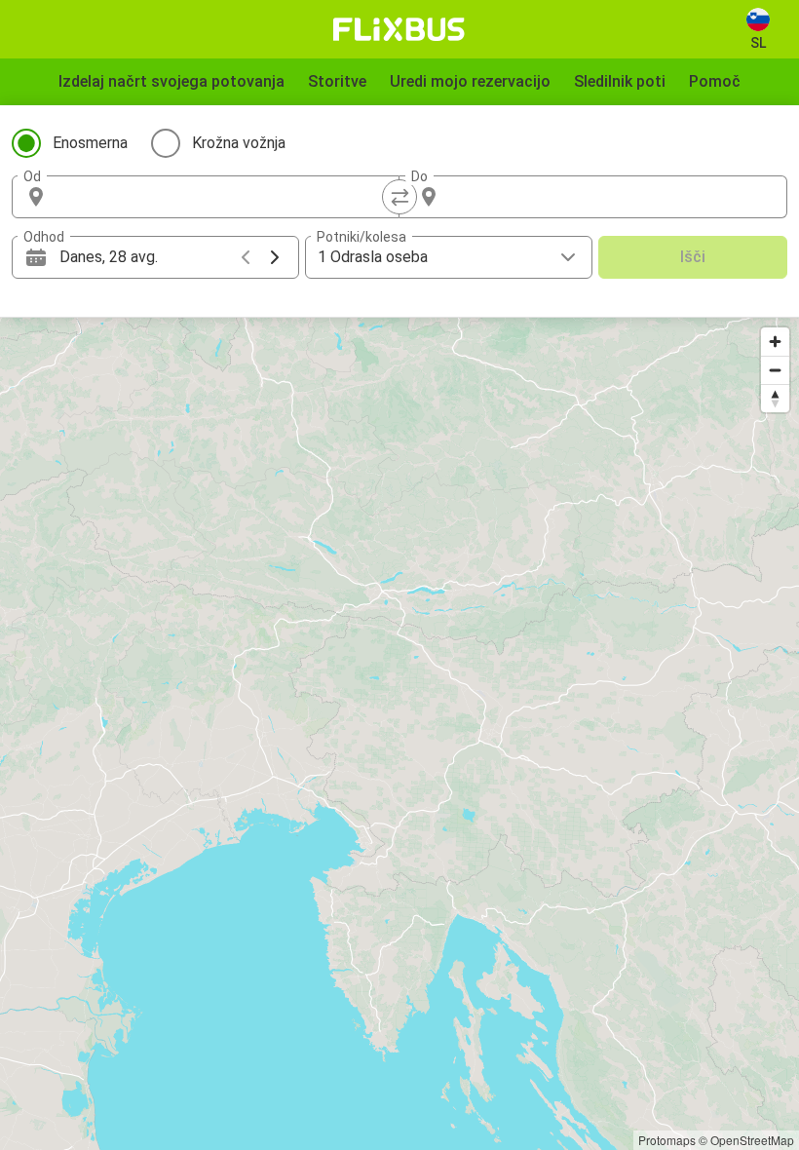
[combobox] (223, 197)
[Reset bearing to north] (775, 398)
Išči (692, 257)
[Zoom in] (775, 341)
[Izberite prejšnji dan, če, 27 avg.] (245, 257)
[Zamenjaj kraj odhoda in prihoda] (399, 196)
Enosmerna (90, 143)
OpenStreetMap (752, 1139)
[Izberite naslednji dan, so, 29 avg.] (274, 257)
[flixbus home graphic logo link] (399, 29)
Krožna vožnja (238, 143)
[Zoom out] (775, 370)
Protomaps (667, 1139)
